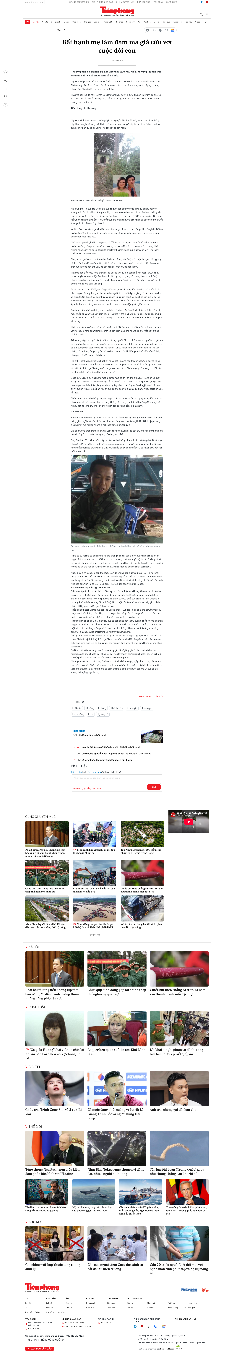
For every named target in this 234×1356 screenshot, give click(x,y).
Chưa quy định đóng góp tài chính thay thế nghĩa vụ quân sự (44, 890)
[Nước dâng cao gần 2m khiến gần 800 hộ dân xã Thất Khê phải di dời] (94, 908)
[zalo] (157, 1326)
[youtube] (207, 2)
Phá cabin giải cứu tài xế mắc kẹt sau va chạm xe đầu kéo (94, 890)
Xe (139, 22)
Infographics (134, 1298)
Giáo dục (166, 22)
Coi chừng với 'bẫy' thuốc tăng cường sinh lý (52, 1266)
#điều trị (77, 708)
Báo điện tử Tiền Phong (117, 11)
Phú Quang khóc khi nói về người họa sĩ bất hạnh (104, 759)
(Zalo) (81, 1322)
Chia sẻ (5, 81)
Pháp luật (108, 22)
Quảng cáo (171, 2)
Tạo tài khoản (94, 772)
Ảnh (68, 1298)
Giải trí (156, 22)
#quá (90, 714)
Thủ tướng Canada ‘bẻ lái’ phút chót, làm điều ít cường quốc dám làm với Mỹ (186, 1210)
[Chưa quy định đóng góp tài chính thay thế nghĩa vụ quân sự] (47, 873)
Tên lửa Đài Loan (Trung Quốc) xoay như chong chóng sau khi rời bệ (177, 1171)
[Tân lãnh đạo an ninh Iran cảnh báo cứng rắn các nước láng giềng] (46, 1192)
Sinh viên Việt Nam (125, 2)
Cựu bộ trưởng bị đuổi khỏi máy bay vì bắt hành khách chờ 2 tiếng (114, 753)
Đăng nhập (76, 772)
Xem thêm (206, 22)
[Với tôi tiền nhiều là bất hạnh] (152, 736)
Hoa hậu (188, 22)
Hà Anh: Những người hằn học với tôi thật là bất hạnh (110, 747)
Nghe (5, 73)
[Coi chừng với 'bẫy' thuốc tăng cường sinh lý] (54, 1243)
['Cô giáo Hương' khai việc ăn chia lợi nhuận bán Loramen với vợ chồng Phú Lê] (54, 1028)
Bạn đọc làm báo (41, 1348)
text (154, 30)
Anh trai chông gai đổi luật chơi (173, 1109)
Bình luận (5, 96)
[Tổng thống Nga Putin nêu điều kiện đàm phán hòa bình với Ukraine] (54, 1148)
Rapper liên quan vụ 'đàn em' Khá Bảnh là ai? (116, 1052)
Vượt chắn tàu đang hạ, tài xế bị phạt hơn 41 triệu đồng (141, 926)
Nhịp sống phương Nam (56, 1312)
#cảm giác (147, 708)
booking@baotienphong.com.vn (77, 1326)
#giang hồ (103, 714)
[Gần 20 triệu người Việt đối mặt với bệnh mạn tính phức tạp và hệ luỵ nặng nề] (179, 1243)
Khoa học (177, 22)
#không (90, 708)
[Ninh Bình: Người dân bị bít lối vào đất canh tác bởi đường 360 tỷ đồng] (47, 908)
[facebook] (202, 2)
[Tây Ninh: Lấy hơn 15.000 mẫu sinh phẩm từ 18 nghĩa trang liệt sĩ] (142, 834)
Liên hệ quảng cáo (71, 1319)
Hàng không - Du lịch (177, 1307)
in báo (160, 30)
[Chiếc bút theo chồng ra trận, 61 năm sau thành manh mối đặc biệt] (142, 873)
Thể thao (119, 22)
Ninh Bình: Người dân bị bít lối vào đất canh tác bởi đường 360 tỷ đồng (45, 926)
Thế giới (87, 22)
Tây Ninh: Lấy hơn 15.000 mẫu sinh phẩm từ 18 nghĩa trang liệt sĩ (141, 851)
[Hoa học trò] (205, 1290)
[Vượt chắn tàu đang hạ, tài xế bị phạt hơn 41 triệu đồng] (142, 908)
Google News (172, 30)
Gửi (154, 787)
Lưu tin (5, 88)
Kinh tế (45, 22)
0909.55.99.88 (71, 1322)
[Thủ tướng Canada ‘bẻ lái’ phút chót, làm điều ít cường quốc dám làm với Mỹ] (187, 1192)
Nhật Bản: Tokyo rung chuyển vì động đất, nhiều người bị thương (115, 1171)
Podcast (91, 1298)
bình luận (166, 30)
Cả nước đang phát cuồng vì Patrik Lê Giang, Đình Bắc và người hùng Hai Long (115, 1113)
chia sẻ (147, 30)
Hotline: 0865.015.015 (78, 2)
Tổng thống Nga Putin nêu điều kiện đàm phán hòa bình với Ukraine (52, 1171)
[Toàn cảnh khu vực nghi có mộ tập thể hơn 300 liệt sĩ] (94, 834)
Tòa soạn (158, 2)
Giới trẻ (97, 22)
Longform (112, 1298)
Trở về (5, 103)
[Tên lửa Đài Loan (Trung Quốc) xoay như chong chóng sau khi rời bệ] (179, 1148)
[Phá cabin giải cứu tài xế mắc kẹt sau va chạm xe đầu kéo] (94, 873)
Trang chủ (27, 22)
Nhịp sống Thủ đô (32, 1312)
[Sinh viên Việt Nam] (189, 1290)
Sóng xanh (55, 22)
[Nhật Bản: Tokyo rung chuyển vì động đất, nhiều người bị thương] (116, 1148)
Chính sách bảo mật (185, 1319)
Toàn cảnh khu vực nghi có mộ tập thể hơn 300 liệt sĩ (94, 851)
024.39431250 (34, 1329)
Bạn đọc (151, 1307)
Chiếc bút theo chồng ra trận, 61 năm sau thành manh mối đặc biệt (142, 890)
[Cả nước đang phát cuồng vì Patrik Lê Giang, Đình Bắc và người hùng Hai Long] (116, 1088)
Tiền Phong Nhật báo (102, 2)
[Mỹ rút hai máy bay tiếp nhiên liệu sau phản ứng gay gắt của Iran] (93, 1192)
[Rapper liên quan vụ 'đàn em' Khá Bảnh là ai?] (116, 1028)
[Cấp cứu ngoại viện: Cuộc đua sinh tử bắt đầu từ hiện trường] (116, 1243)
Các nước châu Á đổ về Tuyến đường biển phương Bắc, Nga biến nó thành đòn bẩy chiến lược (139, 1210)
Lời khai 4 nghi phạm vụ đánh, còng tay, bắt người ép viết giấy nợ (176, 1052)
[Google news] (165, 1326)
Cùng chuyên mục (40, 817)
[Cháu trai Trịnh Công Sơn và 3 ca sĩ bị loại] (54, 1088)
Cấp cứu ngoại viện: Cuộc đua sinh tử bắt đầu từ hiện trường (115, 1266)
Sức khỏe (76, 22)
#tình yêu (132, 708)
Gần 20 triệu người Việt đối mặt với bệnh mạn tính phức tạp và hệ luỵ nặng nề (179, 1268)
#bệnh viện (116, 708)
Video (197, 22)
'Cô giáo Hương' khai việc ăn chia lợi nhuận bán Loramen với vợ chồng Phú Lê (54, 1054)
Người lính (130, 22)
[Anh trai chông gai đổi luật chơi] (179, 1088)
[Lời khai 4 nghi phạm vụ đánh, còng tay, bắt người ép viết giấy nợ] (179, 1028)
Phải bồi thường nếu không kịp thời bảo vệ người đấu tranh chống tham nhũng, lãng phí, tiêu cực (45, 853)
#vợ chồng (78, 714)
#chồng (102, 708)
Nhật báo (51, 1298)
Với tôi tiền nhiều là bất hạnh (89, 735)
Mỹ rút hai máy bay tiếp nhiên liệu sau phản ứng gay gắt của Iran (92, 1209)
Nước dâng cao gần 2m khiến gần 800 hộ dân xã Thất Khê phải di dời (93, 926)
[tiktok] (150, 1326)
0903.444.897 (106, 1322)
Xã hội (36, 22)
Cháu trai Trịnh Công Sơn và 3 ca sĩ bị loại (53, 1111)
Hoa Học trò (143, 2)
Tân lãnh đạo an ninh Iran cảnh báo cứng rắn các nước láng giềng (45, 1209)
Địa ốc (66, 22)
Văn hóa (147, 22)
